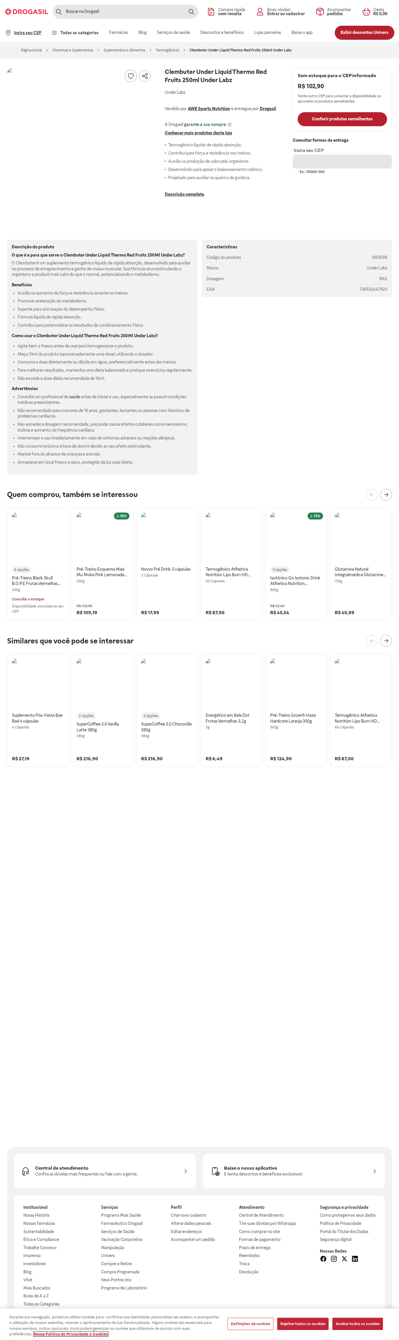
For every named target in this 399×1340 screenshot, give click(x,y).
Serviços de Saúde (117, 1231)
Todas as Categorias (41, 1304)
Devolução (249, 1272)
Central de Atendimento (261, 1215)
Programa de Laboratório (124, 1288)
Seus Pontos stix (116, 1279)
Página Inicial (31, 50)
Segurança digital (335, 1239)
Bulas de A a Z (36, 1296)
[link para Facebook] (323, 1259)
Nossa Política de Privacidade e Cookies (71, 1334)
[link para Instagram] (333, 1259)
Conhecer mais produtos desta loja (198, 133)
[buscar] (191, 12)
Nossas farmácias (39, 1223)
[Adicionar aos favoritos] (131, 76)
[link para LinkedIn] (354, 1259)
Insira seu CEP (309, 150)
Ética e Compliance (41, 1239)
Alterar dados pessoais (191, 1223)
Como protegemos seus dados (348, 1215)
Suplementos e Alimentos (124, 50)
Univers (108, 1255)
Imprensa (32, 1255)
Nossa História (36, 1215)
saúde (74, 396)
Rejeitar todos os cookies (302, 1324)
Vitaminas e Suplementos (72, 50)
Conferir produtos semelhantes (342, 119)
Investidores (34, 1263)
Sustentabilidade (38, 1231)
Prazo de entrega (254, 1247)
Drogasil (268, 108)
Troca (244, 1263)
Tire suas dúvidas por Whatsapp (267, 1223)
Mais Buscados (36, 1288)
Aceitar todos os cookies (358, 1324)
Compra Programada (120, 1272)
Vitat (27, 1279)
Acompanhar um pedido (193, 1239)
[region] (199, 1324)
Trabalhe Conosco (39, 1247)
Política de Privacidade (340, 1223)
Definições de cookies (250, 1324)
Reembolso (249, 1255)
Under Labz (377, 268)
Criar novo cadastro (188, 1215)
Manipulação (112, 1247)
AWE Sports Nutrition (209, 108)
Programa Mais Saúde (121, 1215)
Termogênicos (167, 50)
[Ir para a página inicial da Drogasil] (26, 12)
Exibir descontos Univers (364, 32)
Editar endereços (186, 1231)
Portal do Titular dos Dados (344, 1231)
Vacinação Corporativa (121, 1239)
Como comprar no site (259, 1231)
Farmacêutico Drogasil (122, 1223)
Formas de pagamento (259, 1239)
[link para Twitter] (344, 1259)
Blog (27, 1272)
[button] (80, 141)
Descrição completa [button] (184, 194)
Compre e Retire (116, 1263)
